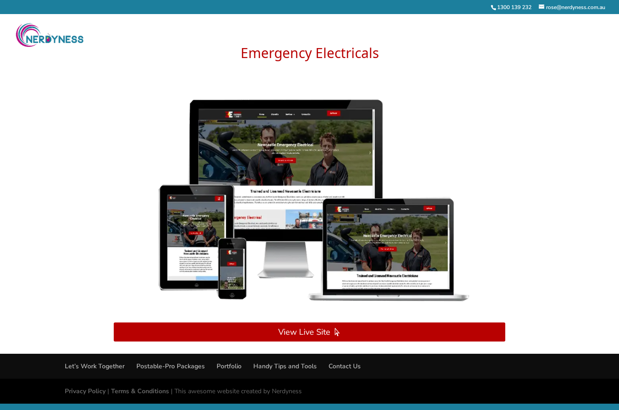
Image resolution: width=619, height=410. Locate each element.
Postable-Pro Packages (170, 366)
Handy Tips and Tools (285, 366)
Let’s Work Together (95, 366)
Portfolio (229, 366)
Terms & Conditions (140, 391)
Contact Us (345, 366)
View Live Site (304, 332)
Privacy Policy (85, 391)
